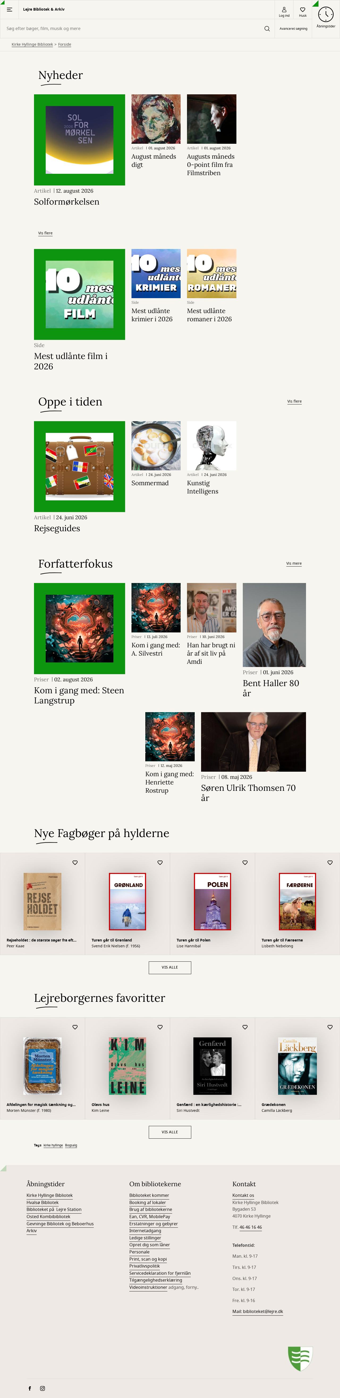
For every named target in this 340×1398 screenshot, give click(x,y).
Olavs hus (100, 1105)
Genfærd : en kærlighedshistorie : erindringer (207, 1105)
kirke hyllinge (53, 1145)
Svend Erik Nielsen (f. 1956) (116, 946)
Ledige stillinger (145, 1238)
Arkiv (32, 1231)
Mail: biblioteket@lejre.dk (257, 1311)
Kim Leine (100, 1111)
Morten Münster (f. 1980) (29, 1111)
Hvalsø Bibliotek (43, 1203)
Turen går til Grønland (112, 940)
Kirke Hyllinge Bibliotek (32, 45)
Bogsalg (71, 1145)
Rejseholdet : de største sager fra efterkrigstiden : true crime (42, 940)
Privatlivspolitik (144, 1266)
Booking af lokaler (147, 1203)
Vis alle (170, 967)
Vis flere (45, 233)
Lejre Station (69, 1209)
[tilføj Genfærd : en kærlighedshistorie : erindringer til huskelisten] (245, 1027)
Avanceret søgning (293, 28)
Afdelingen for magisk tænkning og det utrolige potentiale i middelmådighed (40, 1105)
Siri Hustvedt (188, 1111)
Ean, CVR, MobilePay (149, 1217)
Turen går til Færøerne (282, 940)
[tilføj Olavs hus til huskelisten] (160, 1027)
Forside (64, 45)
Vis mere (294, 563)
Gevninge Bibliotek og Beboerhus (60, 1224)
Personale (139, 1252)
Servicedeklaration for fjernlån (160, 1273)
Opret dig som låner (149, 1245)
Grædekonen (274, 1105)
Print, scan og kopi (148, 1259)
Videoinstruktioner (148, 1287)
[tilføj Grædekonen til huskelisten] (330, 1027)
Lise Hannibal (189, 946)
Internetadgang (145, 1231)
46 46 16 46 (251, 1227)
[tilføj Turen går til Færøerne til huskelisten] (330, 863)
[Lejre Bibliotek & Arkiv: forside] (300, 1359)
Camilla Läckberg (277, 1111)
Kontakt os (243, 1195)
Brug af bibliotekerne (150, 1209)
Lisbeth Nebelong (277, 946)
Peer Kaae (15, 946)
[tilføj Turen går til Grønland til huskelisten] (160, 863)
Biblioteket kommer (149, 1195)
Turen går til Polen (193, 940)
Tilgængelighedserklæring (155, 1280)
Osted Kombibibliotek (48, 1217)
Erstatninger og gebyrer (153, 1224)
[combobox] (137, 28)
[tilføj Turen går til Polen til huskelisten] (245, 863)
